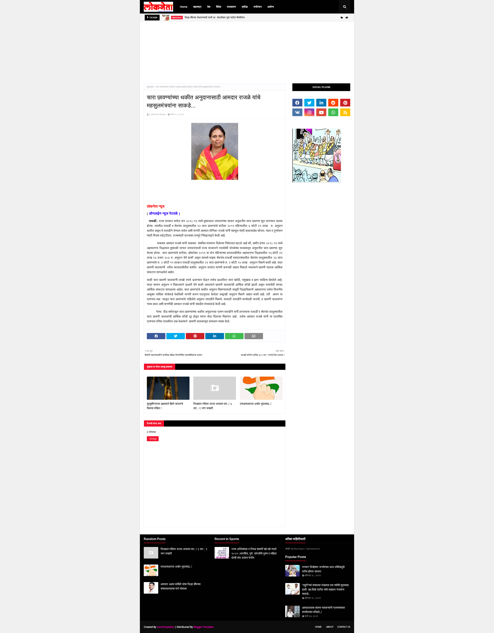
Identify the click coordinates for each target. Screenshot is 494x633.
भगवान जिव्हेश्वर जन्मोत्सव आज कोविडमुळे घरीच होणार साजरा (323, 569)
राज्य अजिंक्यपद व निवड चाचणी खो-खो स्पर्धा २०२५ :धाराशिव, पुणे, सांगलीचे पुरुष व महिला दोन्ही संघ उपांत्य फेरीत (254, 553)
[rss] (345, 112)
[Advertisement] (247, 49)
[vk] (297, 112)
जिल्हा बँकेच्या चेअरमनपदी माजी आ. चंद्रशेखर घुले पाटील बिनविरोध (215, 17)
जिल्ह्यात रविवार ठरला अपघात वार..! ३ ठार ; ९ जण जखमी (212, 406)
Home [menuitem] (183, 6)
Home (318, 626)
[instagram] (309, 112)
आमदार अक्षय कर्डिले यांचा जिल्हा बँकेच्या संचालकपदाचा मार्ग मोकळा (180, 586)
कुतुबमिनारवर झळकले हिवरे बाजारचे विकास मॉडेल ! (165, 406)
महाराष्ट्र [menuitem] (197, 6)
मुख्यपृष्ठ (150, 86)
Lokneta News (157, 114)
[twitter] (309, 102)
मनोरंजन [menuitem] (258, 6)
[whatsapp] (333, 112)
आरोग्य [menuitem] (270, 6)
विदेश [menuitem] (218, 6)
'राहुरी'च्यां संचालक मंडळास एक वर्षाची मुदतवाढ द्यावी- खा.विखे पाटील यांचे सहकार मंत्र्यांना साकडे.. (325, 589)
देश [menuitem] (208, 6)
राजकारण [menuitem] (231, 6)
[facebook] (297, 102)
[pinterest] (345, 102)
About (329, 626)
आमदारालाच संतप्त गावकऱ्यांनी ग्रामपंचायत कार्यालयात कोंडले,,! (323, 610)
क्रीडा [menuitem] (245, 6)
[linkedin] (321, 102)
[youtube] (321, 112)
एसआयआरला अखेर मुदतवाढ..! (255, 403)
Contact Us (343, 626)
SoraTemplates (165, 627)
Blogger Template (204, 627)
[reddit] (333, 102)
